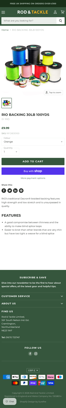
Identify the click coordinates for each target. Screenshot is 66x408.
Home (5, 30)
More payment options (33, 178)
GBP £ (31, 370)
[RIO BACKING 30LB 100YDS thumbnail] (7, 103)
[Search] (60, 20)
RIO (7, 119)
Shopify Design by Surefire (33, 401)
